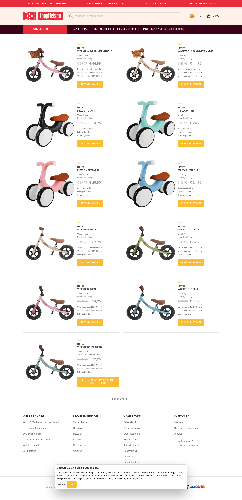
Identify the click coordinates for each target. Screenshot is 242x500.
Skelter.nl (128, 457)
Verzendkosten (80, 422)
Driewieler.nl (129, 422)
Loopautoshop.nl (131, 434)
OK (71, 484)
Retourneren (79, 445)
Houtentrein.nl (130, 451)
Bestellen (77, 434)
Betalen (77, 440)
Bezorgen (78, 428)
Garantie (77, 451)
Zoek (71, 16)
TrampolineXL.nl (131, 462)
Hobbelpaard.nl (131, 440)
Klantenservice (198, 4)
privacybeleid (135, 478)
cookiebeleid (175, 475)
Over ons (178, 422)
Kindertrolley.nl (131, 445)
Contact (213, 4)
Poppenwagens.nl (132, 428)
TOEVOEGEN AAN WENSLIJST (72, 45)
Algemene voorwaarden (186, 428)
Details (61, 484)
